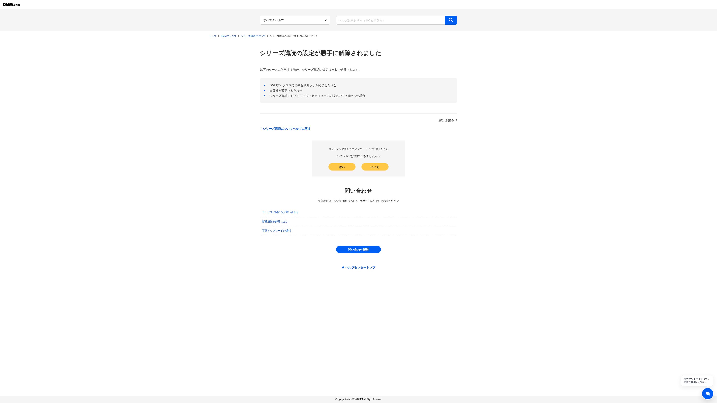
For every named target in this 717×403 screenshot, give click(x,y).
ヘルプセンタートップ (360, 267)
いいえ (374, 167)
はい (342, 167)
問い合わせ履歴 (358, 249)
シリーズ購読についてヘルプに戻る (287, 128)
